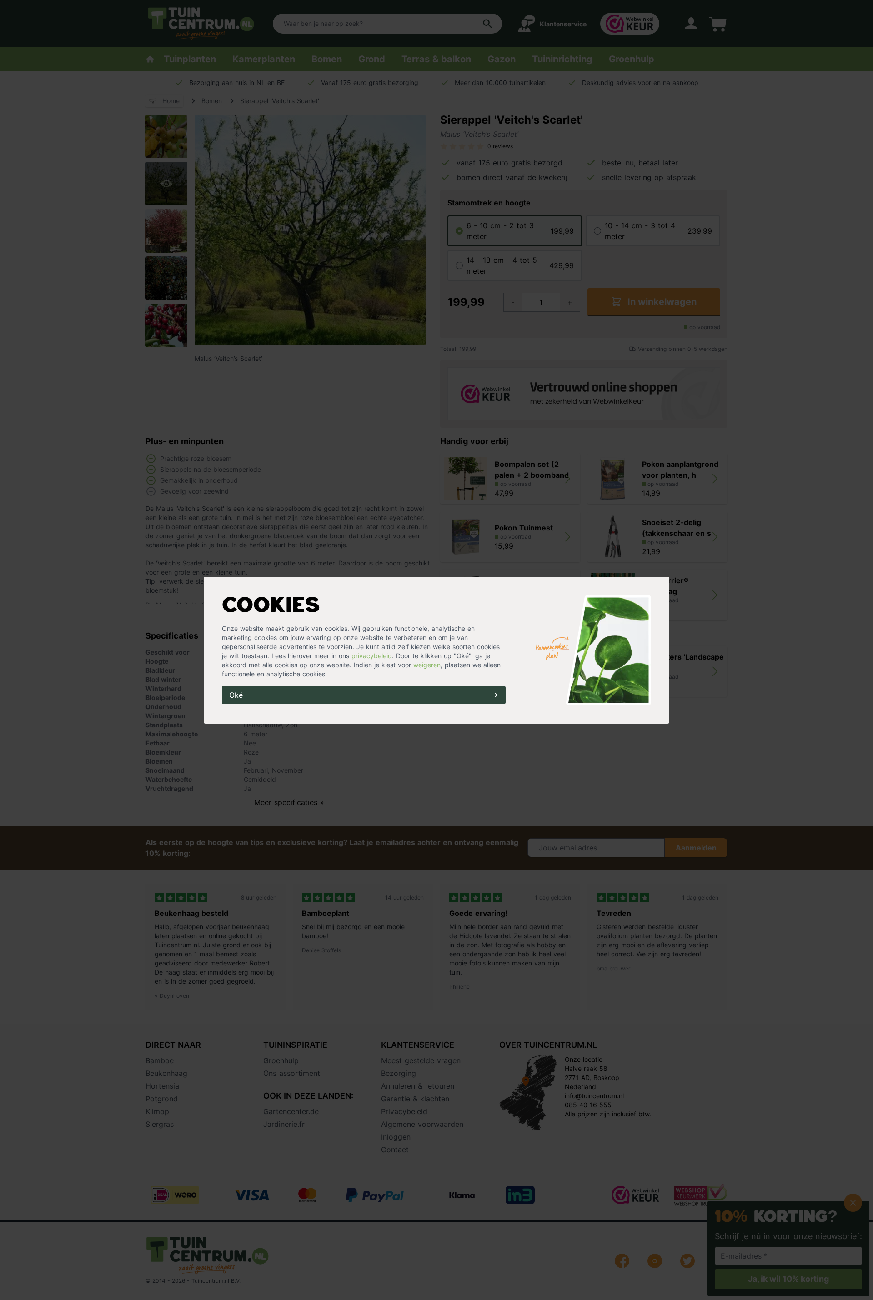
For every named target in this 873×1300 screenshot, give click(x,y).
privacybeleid (371, 656)
